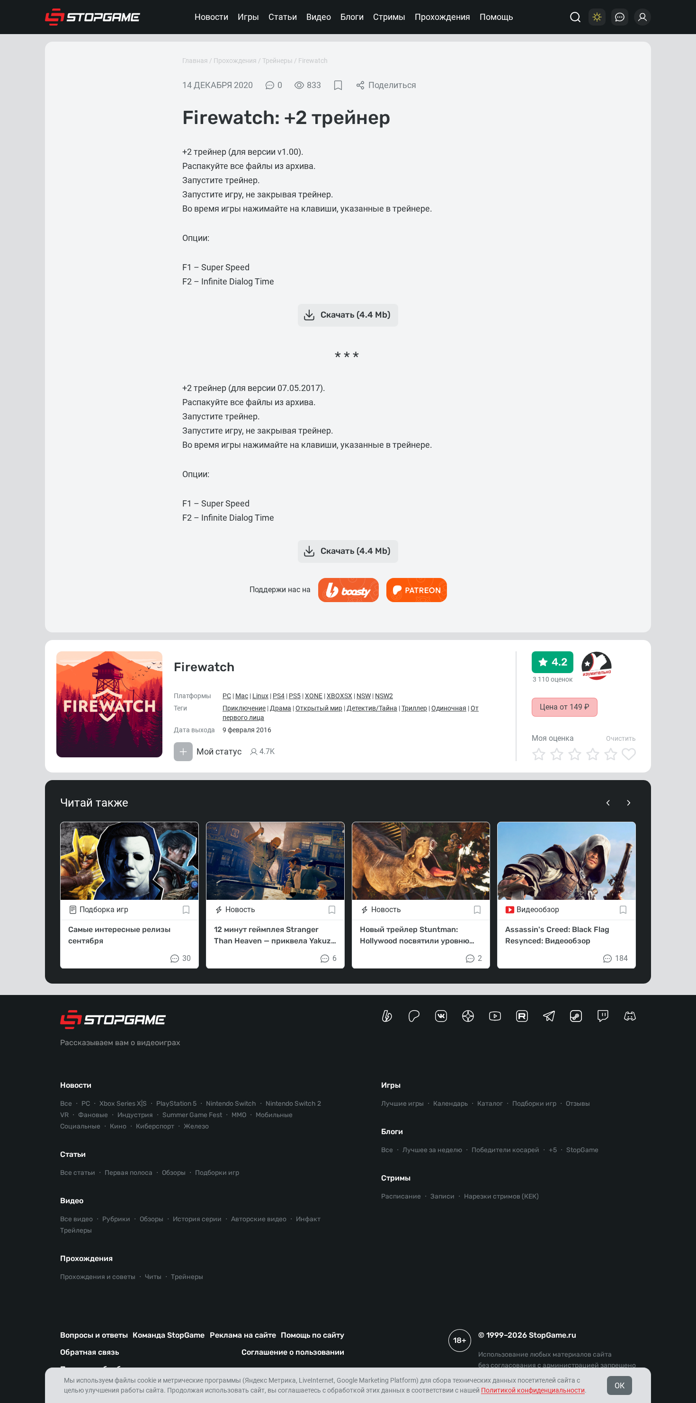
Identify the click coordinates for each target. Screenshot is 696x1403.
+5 (553, 1150)
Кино (118, 1126)
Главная (195, 60)
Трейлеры (76, 1230)
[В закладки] (338, 85)
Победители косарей (505, 1150)
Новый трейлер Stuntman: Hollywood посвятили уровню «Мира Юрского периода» (414, 935)
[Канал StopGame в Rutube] (522, 1016)
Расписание (401, 1196)
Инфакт (308, 1219)
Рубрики (116, 1219)
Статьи (282, 17)
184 (621, 957)
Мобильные (274, 1115)
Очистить (621, 738)
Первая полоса (128, 1173)
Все (66, 1104)
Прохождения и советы (97, 1277)
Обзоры (174, 1173)
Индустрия (135, 1115)
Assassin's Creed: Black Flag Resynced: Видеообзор (557, 934)
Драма (280, 708)
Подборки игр (217, 1173)
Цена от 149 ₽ (564, 706)
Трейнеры (277, 60)
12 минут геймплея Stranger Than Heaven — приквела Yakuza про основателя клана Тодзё (274, 935)
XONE (313, 696)
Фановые (93, 1115)
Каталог (490, 1104)
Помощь (496, 17)
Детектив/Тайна (372, 708)
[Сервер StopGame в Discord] (630, 1016)
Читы (153, 1277)
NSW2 (384, 696)
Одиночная (448, 708)
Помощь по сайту (312, 1335)
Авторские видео (258, 1219)
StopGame (582, 1150)
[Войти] (642, 17)
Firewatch (313, 60)
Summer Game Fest (192, 1115)
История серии (197, 1219)
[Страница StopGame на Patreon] (414, 1016)
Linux (260, 696)
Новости (211, 17)
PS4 (279, 696)
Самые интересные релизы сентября (119, 934)
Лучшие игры (402, 1104)
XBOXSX (339, 696)
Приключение (244, 708)
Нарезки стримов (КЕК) (501, 1196)
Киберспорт (155, 1126)
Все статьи (77, 1173)
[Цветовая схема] (597, 17)
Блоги (352, 17)
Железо (196, 1126)
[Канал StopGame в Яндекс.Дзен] (468, 1016)
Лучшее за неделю (432, 1150)
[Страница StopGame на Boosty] (387, 1016)
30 (186, 957)
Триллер (414, 708)
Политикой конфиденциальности (533, 1390)
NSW (364, 696)
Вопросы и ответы (94, 1335)
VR (64, 1115)
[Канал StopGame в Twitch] (603, 1016)
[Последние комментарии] (619, 17)
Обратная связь (89, 1352)
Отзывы (578, 1104)
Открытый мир (318, 708)
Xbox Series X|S (123, 1104)
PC (227, 696)
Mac (241, 696)
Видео (318, 17)
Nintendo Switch (231, 1104)
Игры (248, 17)
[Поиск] (575, 17)
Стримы (389, 17)
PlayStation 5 (176, 1104)
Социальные (80, 1126)
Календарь (450, 1104)
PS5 (295, 696)
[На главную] (93, 17)
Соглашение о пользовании (292, 1352)
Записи (442, 1196)
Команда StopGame (169, 1335)
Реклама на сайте (243, 1335)
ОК (620, 1385)
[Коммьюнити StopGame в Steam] (576, 1016)
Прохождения (442, 17)
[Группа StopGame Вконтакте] (441, 1016)
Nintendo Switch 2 (293, 1104)
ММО (239, 1115)
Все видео (76, 1219)
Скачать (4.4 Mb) (356, 315)
